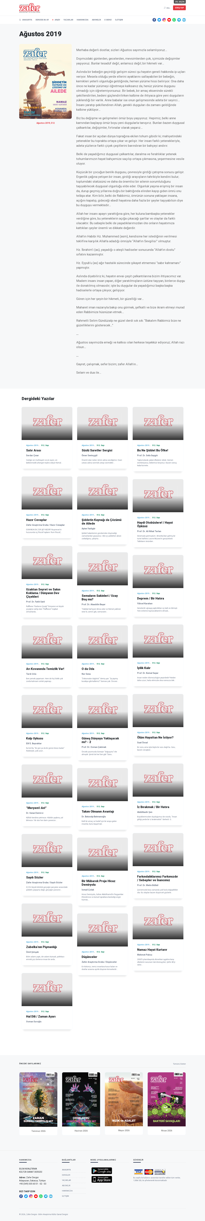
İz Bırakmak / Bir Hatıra (153, 807)
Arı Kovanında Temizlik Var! (45, 669)
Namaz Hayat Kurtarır (152, 949)
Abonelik (96, 20)
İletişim (119, 20)
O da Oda (88, 669)
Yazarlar (68, 20)
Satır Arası (33, 450)
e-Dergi (108, 20)
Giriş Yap (179, 8)
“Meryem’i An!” (36, 808)
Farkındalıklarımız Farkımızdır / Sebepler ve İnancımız (157, 878)
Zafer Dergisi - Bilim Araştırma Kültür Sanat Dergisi (47, 1214)
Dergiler (66, 1175)
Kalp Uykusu (34, 738)
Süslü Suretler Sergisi (97, 450)
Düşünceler (89, 957)
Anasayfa (27, 20)
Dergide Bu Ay (42, 20)
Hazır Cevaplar (36, 520)
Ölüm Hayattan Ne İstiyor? (155, 737)
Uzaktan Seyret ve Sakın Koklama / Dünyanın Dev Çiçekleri (43, 593)
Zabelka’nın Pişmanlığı (41, 947)
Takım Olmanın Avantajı (98, 811)
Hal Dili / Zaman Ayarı (41, 1016)
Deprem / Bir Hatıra (150, 598)
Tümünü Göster (179, 1064)
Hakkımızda (82, 20)
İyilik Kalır (144, 668)
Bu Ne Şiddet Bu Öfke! (152, 450)
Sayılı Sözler (34, 877)
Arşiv (57, 20)
